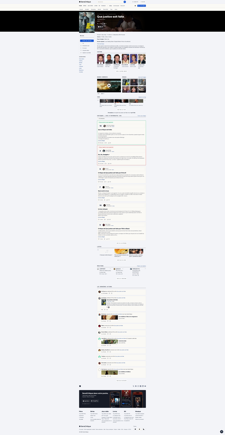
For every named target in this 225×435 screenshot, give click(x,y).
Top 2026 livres (116, 413)
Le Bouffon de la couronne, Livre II (117, 418)
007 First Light (105, 415)
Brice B (106, 168)
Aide (104, 429)
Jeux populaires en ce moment (107, 421)
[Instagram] (138, 386)
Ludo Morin (104, 338)
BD (125, 411)
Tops (98, 97)
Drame (109, 36)
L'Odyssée (81, 417)
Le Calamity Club (116, 415)
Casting (99, 51)
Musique (138, 411)
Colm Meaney (117, 64)
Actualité (81, 419)
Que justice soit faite (112, 14)
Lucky (91, 417)
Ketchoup (103, 314)
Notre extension (99, 429)
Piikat (102, 325)
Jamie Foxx (108, 64)
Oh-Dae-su (104, 291)
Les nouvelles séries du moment (95, 420)
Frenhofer (108, 204)
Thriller (106, 14)
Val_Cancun (104, 369)
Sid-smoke (103, 362)
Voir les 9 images (142, 77)
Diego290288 (108, 150)
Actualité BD (127, 420)
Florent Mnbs (104, 332)
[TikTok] (140, 386)
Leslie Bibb (132, 64)
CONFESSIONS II (139, 415)
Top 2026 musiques (139, 413)
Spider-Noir (93, 415)
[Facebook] (136, 386)
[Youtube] (145, 386)
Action (106, 36)
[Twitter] (133, 386)
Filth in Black (107, 224)
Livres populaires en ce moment (118, 421)
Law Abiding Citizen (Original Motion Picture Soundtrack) (117, 41)
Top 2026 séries (94, 413)
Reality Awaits (138, 417)
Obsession (81, 415)
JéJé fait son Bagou (110, 125)
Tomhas (103, 356)
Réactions (100, 266)
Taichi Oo (107, 186)
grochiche (103, 297)
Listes (99, 246)
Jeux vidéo (105, 411)
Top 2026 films (82, 413)
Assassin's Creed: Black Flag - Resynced (107, 418)
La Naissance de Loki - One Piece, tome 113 (129, 418)
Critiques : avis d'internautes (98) (109, 115)
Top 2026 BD (127, 413)
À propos (81, 429)
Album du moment (139, 419)
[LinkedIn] (143, 386)
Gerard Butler (100, 64)
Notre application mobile (89, 429)
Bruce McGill (125, 64)
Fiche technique (100, 43)
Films (103, 14)
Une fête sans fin (128, 415)
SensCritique (99, 14)
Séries (92, 411)
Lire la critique (101, 140)
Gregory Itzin (141, 64)
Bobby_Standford (105, 349)
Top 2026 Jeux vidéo (106, 413)
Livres (115, 411)
